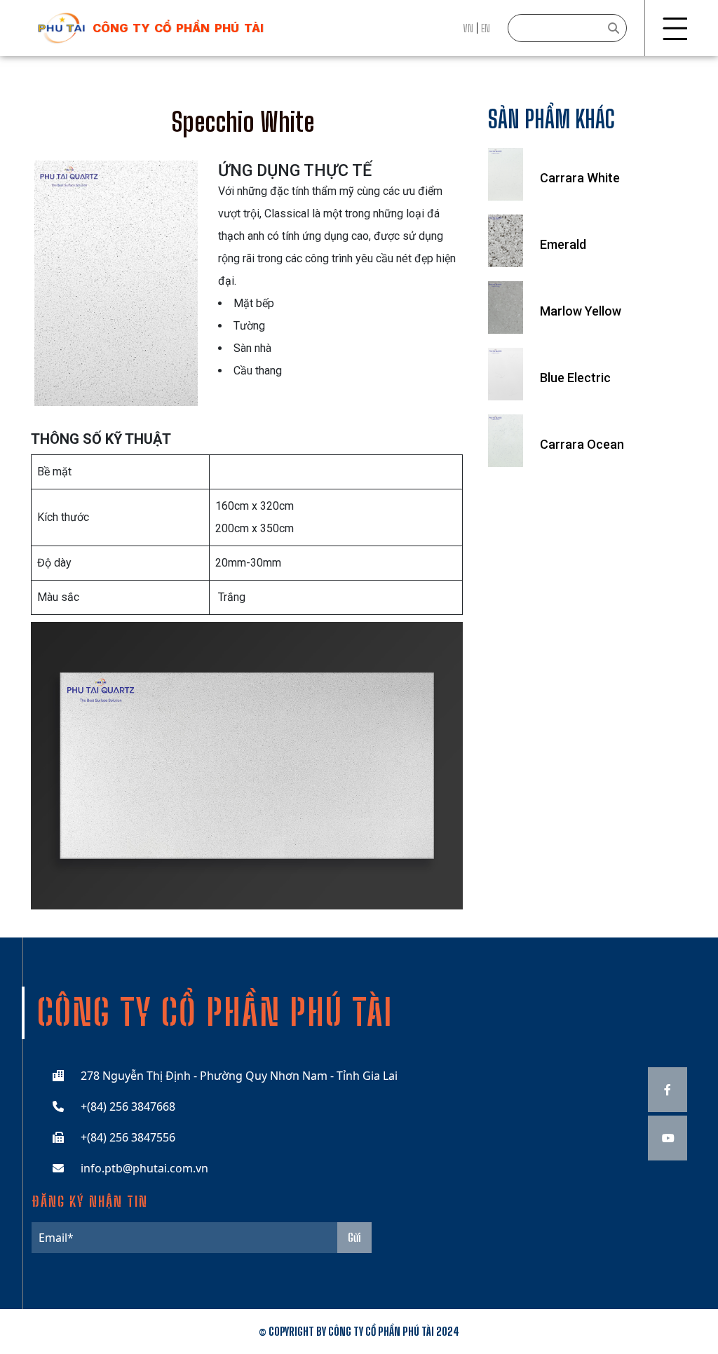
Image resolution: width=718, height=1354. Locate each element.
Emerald (563, 244)
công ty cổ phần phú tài (178, 28)
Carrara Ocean (582, 444)
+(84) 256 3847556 (128, 1137)
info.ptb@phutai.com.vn (144, 1168)
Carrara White (580, 177)
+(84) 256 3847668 (128, 1106)
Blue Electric (575, 377)
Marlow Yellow (580, 311)
